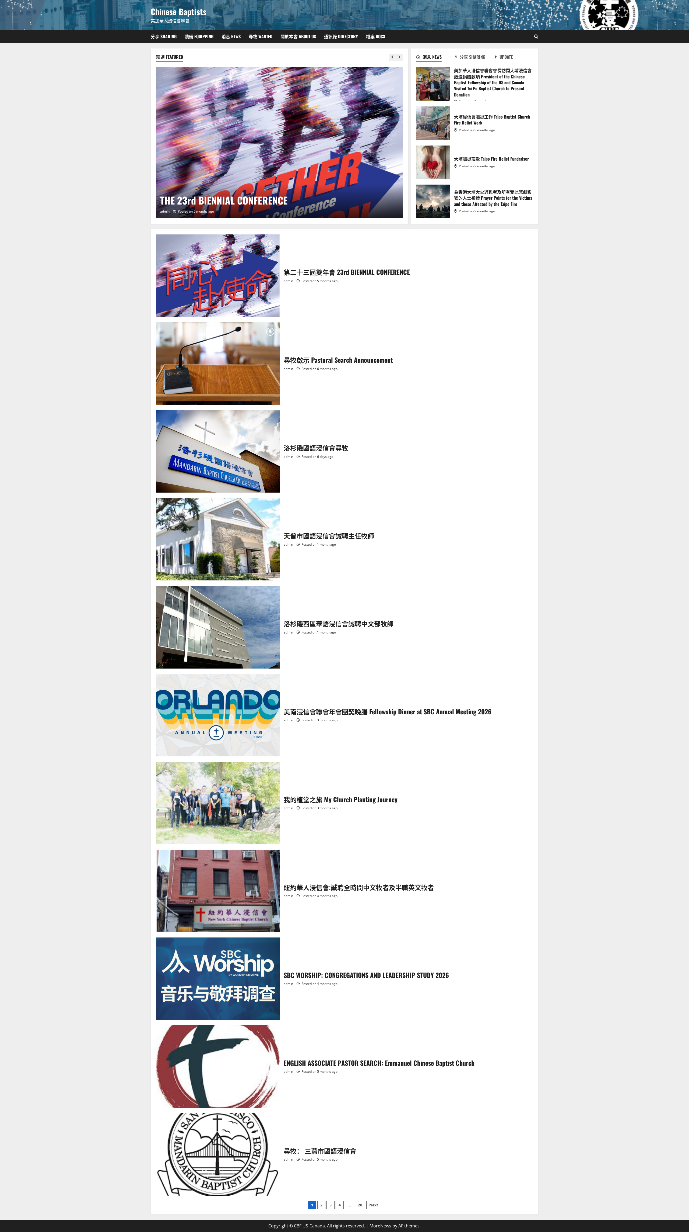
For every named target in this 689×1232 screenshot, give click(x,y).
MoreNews (380, 1226)
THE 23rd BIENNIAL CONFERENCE (223, 200)
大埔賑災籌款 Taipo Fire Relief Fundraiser (433, 162)
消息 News (231, 36)
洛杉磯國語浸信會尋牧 (218, 451)
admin (165, 211)
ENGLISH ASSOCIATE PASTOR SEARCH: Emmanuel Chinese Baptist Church (218, 1066)
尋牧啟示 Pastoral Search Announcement (218, 363)
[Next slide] (399, 57)
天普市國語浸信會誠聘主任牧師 (218, 539)
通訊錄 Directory (341, 36)
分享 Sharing (164, 36)
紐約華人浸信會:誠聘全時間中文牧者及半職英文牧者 (218, 891)
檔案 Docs (375, 36)
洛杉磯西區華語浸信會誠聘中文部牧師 (218, 627)
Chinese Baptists (178, 11)
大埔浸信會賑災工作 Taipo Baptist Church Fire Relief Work (433, 123)
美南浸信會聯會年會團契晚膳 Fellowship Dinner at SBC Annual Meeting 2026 (218, 715)
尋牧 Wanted (260, 36)
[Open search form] (536, 36)
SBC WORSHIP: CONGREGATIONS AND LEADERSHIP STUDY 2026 (218, 978)
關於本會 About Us (298, 36)
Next (373, 1204)
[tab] (435, 58)
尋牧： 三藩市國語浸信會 (218, 1154)
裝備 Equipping (199, 36)
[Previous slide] (392, 57)
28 (360, 1204)
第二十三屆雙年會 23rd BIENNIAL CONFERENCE (218, 275)
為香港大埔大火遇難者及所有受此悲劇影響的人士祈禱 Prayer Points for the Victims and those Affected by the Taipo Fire (433, 201)
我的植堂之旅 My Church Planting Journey (218, 803)
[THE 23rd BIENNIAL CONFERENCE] (279, 142)
